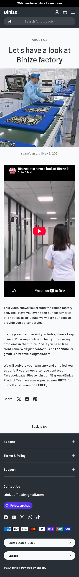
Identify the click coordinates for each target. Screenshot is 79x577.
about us (39, 39)
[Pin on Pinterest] (35, 399)
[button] (65, 12)
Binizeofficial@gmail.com (24, 495)
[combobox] (39, 21)
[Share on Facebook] (27, 399)
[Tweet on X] (19, 399)
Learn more (54, 3)
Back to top (40, 426)
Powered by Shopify (33, 567)
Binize (16, 567)
